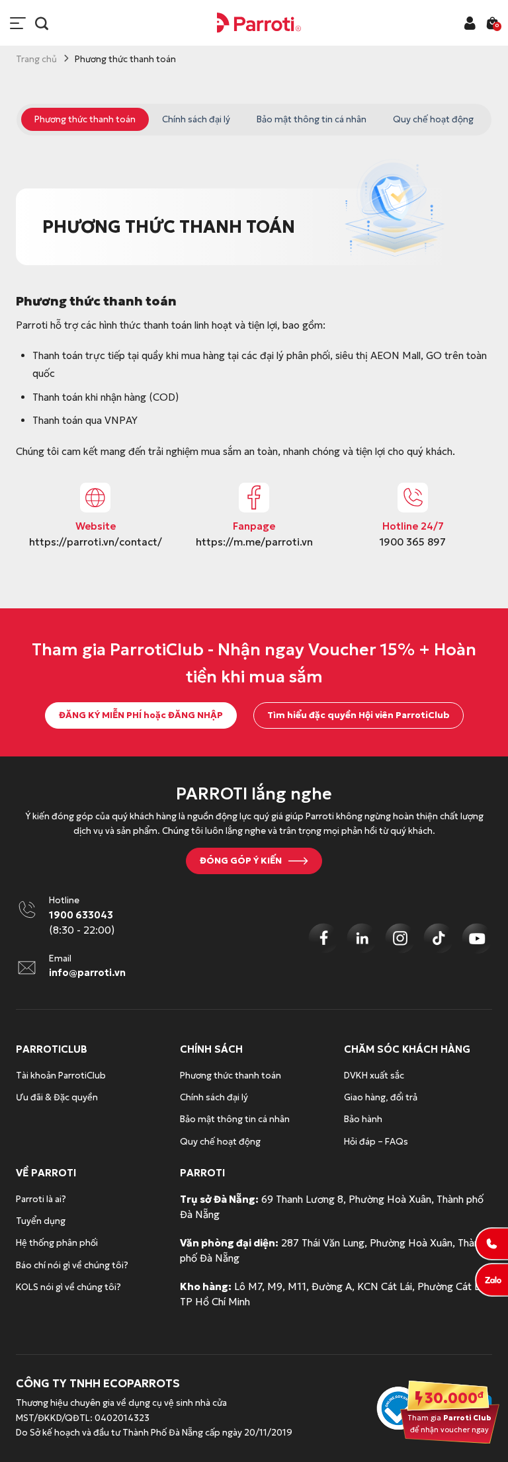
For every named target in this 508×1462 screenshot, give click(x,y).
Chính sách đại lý (196, 119)
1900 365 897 (413, 542)
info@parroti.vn (87, 973)
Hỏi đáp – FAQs (376, 1141)
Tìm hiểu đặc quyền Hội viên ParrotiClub (358, 715)
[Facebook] (323, 938)
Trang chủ (36, 59)
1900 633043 (81, 915)
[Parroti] (259, 22)
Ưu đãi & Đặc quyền (57, 1097)
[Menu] (18, 23)
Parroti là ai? (41, 1199)
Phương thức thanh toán (85, 119)
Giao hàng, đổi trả (380, 1097)
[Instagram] (400, 938)
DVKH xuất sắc (374, 1075)
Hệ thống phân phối (57, 1242)
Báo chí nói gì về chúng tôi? (72, 1265)
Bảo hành (363, 1119)
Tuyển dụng (40, 1221)
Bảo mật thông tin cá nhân (311, 119)
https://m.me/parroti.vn (254, 542)
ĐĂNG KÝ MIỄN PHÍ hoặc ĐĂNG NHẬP (141, 715)
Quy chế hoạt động (433, 119)
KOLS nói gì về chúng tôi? (68, 1287)
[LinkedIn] (362, 938)
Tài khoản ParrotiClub (61, 1075)
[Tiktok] (438, 938)
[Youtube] (477, 938)
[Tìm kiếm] (41, 23)
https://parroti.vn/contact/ (95, 542)
